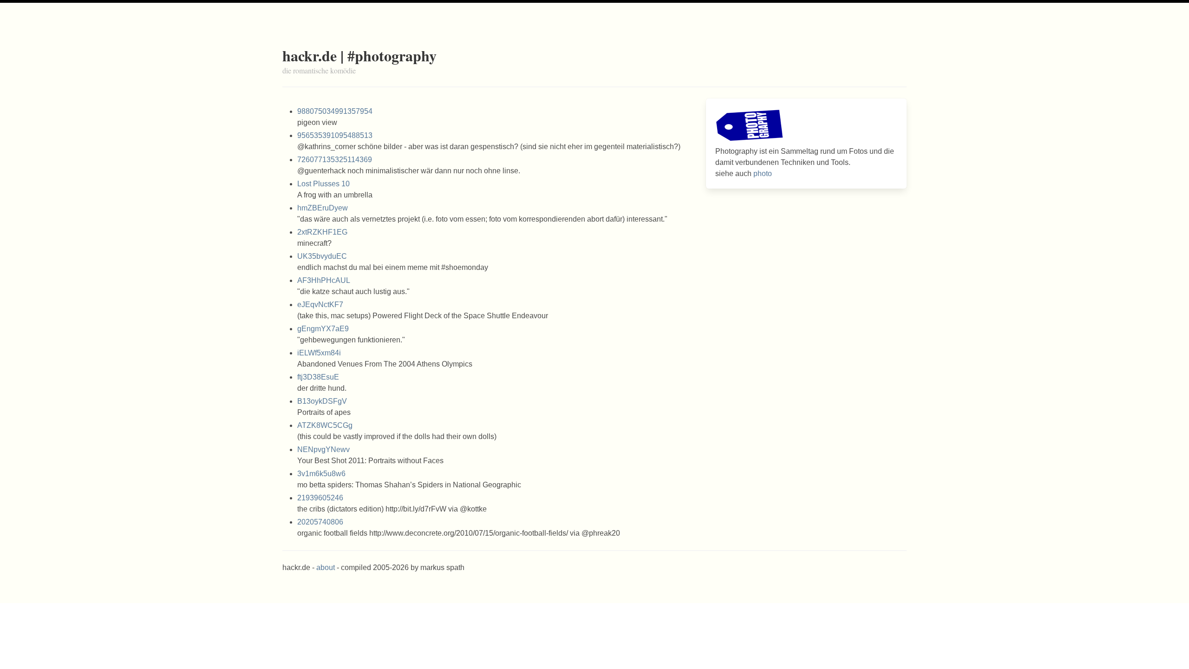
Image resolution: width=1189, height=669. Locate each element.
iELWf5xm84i (319, 353)
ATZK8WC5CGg (325, 425)
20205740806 (320, 522)
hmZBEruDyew (322, 208)
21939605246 (320, 498)
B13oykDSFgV (322, 401)
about (325, 567)
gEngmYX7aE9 (323, 329)
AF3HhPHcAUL (323, 280)
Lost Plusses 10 (323, 184)
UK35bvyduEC (322, 256)
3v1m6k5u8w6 (321, 474)
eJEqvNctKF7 (320, 304)
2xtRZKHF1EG (322, 232)
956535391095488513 (334, 135)
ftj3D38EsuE (318, 377)
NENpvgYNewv (323, 449)
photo (762, 173)
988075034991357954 (334, 111)
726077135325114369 (334, 160)
